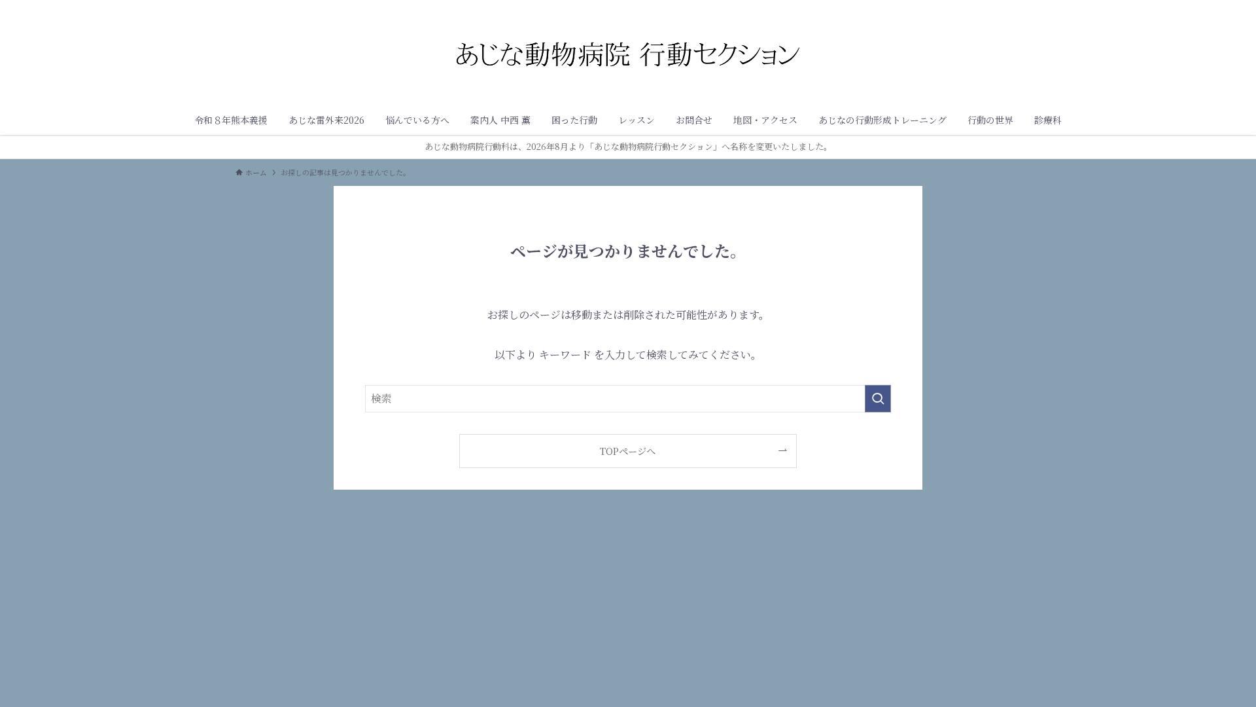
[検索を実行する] (878, 398)
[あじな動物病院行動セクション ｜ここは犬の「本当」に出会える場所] (628, 55)
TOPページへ (627, 451)
